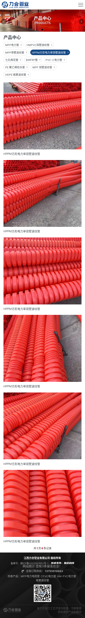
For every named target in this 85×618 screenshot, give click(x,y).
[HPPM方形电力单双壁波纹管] (42, 118)
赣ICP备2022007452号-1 (34, 563)
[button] (42, 30)
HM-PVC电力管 (66, 576)
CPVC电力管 (48, 576)
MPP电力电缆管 (30, 576)
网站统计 (29, 566)
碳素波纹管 (42, 580)
